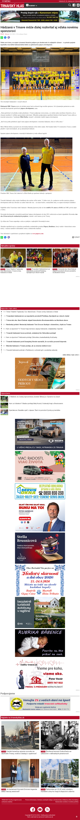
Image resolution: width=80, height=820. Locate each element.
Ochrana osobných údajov (45, 800)
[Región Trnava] (40, 612)
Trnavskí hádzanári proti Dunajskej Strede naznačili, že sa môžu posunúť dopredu (36, 342)
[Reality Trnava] (40, 673)
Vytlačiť (76, 237)
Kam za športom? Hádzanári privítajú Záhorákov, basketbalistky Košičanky (31, 337)
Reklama (65, 800)
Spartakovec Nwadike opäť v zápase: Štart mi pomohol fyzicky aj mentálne (34, 410)
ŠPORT (2, 34)
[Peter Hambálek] (40, 515)
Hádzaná (7, 34)
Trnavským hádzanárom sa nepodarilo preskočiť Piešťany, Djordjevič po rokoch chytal (38, 270)
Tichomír (77, 1)
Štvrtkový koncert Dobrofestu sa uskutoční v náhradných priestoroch (56, 752)
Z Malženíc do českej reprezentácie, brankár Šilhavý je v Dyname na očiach (34, 397)
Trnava (4, 751)
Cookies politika (73, 802)
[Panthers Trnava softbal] (40, 704)
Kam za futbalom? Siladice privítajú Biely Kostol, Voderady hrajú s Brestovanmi (36, 403)
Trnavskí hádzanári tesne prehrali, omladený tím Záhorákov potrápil (31, 333)
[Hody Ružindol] (40, 580)
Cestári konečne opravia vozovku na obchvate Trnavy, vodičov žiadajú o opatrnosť (18, 752)
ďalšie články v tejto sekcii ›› (71, 355)
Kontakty (75, 800)
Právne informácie (30, 800)
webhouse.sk (49, 817)
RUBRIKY (32, 6)
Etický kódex (58, 800)
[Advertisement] (18, 292)
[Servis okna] (40, 491)
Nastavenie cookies (61, 802)
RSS (70, 800)
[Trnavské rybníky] (40, 16)
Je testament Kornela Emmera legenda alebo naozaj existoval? (19, 790)
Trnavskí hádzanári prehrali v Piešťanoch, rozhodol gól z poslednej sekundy (31, 350)
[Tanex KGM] (40, 434)
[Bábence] (40, 643)
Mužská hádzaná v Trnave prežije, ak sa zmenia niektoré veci (28, 346)
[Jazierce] (40, 373)
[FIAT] (40, 466)
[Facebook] (74, 5)
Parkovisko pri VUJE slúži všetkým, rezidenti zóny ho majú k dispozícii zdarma (57, 790)
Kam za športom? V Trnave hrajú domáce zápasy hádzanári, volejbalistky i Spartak (34, 329)
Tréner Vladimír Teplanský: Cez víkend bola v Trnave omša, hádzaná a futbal (12, 270)
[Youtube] (78, 5)
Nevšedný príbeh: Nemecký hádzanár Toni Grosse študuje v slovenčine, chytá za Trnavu (38, 324)
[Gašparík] (40, 548)
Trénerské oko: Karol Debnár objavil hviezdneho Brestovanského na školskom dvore (64, 270)
